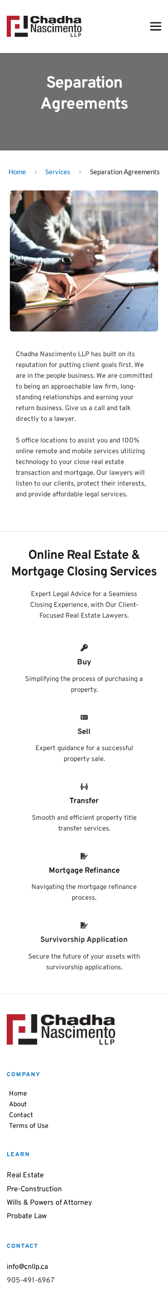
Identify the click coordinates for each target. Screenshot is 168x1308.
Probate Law (27, 1216)
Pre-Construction (34, 1189)
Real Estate (25, 1175)
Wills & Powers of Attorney (49, 1202)
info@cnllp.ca (28, 1267)
